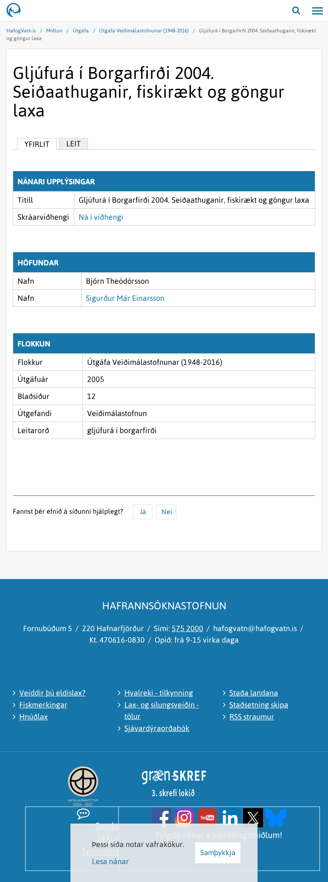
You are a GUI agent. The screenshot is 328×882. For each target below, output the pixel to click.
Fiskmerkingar (43, 704)
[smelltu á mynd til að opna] (162, 817)
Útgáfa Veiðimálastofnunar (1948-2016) (144, 31)
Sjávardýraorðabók (156, 728)
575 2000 (187, 628)
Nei (166, 511)
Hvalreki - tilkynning (158, 692)
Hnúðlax (33, 716)
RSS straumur (251, 716)
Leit (73, 143)
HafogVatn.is (21, 31)
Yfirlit (37, 144)
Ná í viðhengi (101, 216)
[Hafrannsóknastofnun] (17, 10)
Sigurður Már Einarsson (125, 298)
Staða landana (253, 692)
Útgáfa (81, 31)
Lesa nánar (110, 861)
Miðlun (54, 31)
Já (143, 511)
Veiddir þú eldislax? (52, 692)
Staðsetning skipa (258, 704)
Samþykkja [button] (217, 852)
